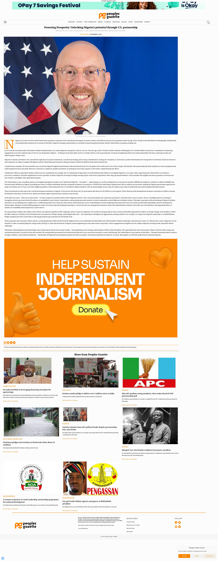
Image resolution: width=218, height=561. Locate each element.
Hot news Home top (12, 439)
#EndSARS (71, 22)
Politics (79, 22)
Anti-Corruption (90, 22)
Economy (107, 22)
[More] (14, 342)
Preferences (209, 556)
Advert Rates (129, 531)
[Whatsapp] (11, 342)
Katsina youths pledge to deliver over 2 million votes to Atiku (88, 394)
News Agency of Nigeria (10, 401)
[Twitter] (8, 342)
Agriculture (9, 386)
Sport (130, 22)
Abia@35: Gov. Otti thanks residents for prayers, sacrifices (146, 450)
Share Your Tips (130, 528)
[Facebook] (5, 342)
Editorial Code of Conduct (133, 525)
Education (116, 22)
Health (124, 22)
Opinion (147, 22)
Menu (11, 22)
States (125, 390)
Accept (184, 556)
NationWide (9, 496)
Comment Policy (130, 522)
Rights (100, 22)
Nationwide (138, 22)
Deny (197, 556)
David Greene (84, 34)
